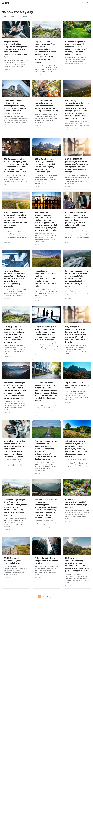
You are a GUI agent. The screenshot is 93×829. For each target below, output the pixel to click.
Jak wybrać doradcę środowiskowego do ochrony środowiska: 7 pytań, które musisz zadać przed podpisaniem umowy (46, 106)
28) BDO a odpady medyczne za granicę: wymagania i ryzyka (13, 560)
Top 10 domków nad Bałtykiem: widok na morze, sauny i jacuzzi (77, 385)
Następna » (50, 597)
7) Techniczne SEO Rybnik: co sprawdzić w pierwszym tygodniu (46, 560)
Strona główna (86, 3)
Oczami (5, 3)
